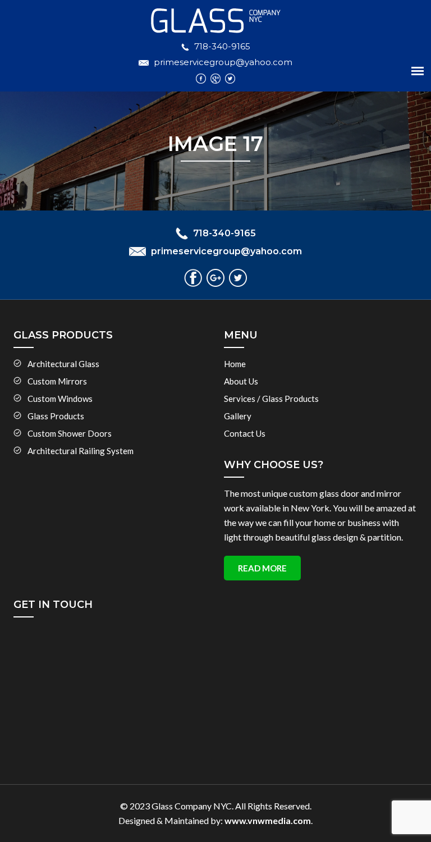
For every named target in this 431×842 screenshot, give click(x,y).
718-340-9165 (222, 46)
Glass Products (55, 416)
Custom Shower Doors (69, 433)
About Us (241, 381)
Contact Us (244, 433)
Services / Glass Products (271, 398)
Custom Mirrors (57, 381)
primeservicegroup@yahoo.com (223, 62)
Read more (262, 568)
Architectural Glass (63, 364)
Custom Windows (60, 398)
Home (235, 364)
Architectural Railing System (80, 451)
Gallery (237, 416)
